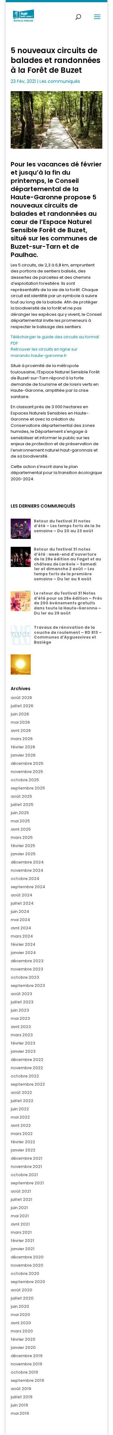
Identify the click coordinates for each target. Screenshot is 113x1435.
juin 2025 (20, 813)
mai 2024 (20, 920)
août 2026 (21, 698)
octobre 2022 (25, 1076)
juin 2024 (20, 911)
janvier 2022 (23, 1150)
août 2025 (21, 796)
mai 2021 (20, 1216)
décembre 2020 (27, 1257)
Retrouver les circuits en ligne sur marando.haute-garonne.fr (44, 352)
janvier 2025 (23, 854)
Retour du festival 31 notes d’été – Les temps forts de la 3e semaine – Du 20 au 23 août (67, 525)
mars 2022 (22, 1134)
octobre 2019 (24, 1372)
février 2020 (23, 1339)
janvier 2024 (23, 953)
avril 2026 (21, 730)
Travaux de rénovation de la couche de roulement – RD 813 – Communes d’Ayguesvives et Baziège (68, 635)
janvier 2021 (23, 1249)
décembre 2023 (27, 961)
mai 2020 (20, 1315)
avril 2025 (21, 829)
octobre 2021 (24, 1175)
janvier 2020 (23, 1348)
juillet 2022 (22, 1101)
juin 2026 (20, 714)
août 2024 (21, 895)
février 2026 (23, 747)
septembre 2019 (27, 1380)
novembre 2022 (27, 1068)
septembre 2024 (28, 887)
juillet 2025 (22, 805)
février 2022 (23, 1142)
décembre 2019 (26, 1356)
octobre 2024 (25, 879)
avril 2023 (21, 1027)
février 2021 (22, 1241)
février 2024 (23, 944)
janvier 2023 (23, 1051)
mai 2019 (20, 1413)
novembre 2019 (26, 1364)
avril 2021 (20, 1224)
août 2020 (21, 1290)
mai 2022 (20, 1117)
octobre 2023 (25, 977)
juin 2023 (20, 1010)
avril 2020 (21, 1323)
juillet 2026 (22, 706)
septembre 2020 (28, 1282)
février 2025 (23, 846)
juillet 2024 (22, 903)
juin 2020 (20, 1306)
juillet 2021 (21, 1199)
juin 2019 (19, 1405)
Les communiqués (60, 81)
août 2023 (21, 994)
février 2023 (23, 1043)
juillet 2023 (22, 1002)
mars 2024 (22, 936)
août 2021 (21, 1191)
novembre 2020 (27, 1265)
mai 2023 (20, 1018)
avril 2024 (21, 928)
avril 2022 (21, 1125)
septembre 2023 (28, 986)
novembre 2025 (27, 772)
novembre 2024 (27, 870)
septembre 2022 (28, 1084)
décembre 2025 (27, 763)
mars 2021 (21, 1232)
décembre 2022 (27, 1060)
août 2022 (21, 1092)
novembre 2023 (27, 969)
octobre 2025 (25, 780)
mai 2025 (20, 821)
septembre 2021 (27, 1183)
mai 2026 (20, 722)
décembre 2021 (26, 1158)
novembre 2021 (26, 1167)
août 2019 (21, 1389)
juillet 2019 (21, 1397)
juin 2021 (19, 1208)
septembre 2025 (28, 788)
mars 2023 (22, 1035)
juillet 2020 (22, 1298)
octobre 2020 (25, 1273)
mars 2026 (22, 739)
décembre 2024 (27, 862)
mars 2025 (22, 837)
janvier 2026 (23, 755)
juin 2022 (20, 1109)
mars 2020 (22, 1331)
